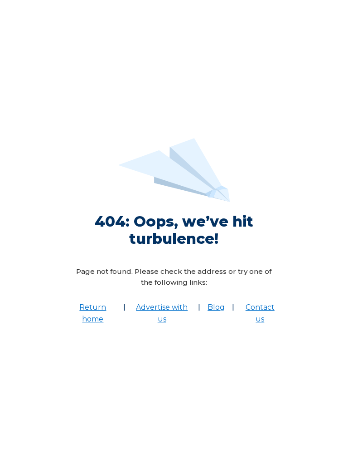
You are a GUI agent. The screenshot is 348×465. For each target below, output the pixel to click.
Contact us (260, 313)
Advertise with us (162, 313)
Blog (216, 307)
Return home (92, 313)
